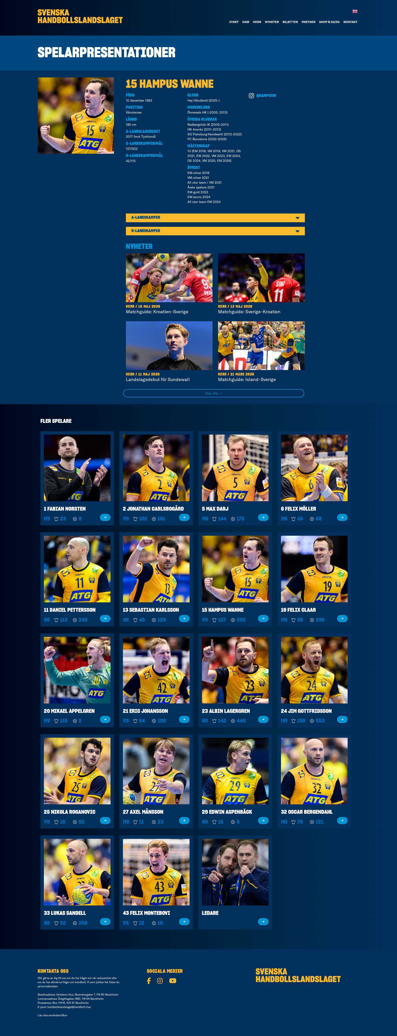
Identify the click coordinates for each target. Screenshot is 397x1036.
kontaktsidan (49, 986)
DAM (245, 22)
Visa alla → (213, 393)
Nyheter (272, 22)
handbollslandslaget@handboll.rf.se (69, 1007)
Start (234, 22)
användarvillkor (57, 1015)
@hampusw (266, 96)
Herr (257, 22)
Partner (308, 22)
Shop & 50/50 (329, 22)
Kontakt (350, 22)
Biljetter (290, 22)
